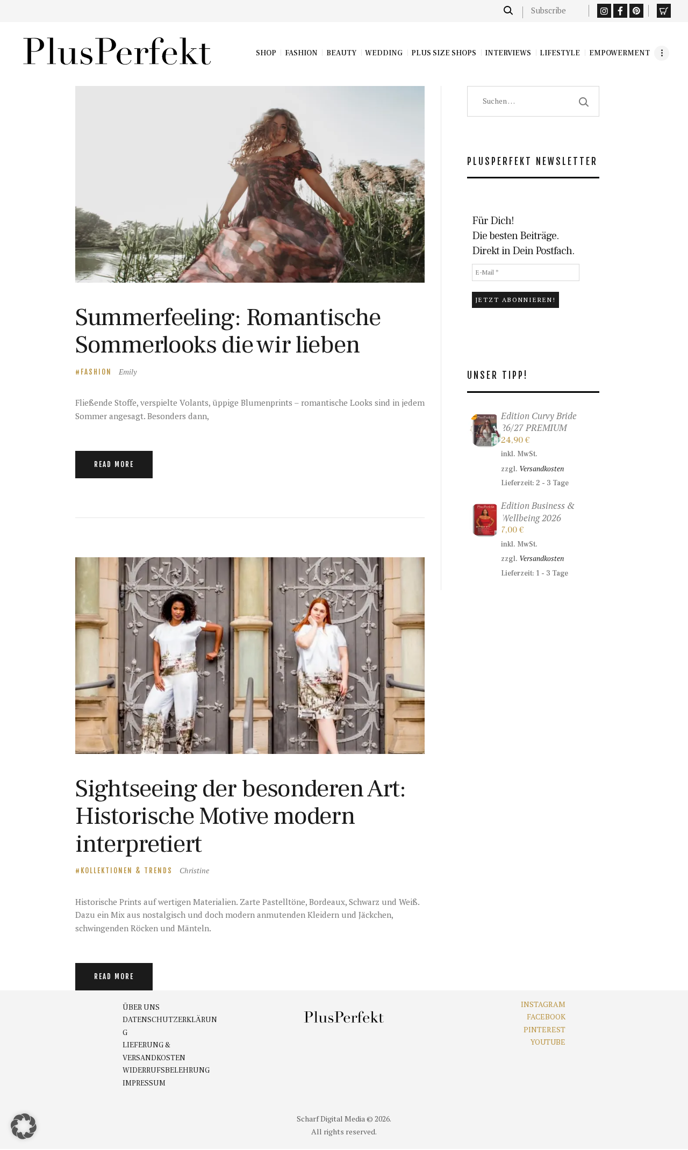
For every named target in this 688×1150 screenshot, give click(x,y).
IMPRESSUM (144, 1083)
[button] (23, 1126)
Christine (194, 870)
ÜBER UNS (141, 1007)
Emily (128, 371)
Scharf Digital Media (331, 1118)
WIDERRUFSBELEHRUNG (166, 1070)
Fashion (96, 372)
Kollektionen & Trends (127, 870)
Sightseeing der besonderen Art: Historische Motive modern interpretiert (240, 816)
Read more (114, 464)
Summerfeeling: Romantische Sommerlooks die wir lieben (227, 331)
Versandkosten (541, 468)
